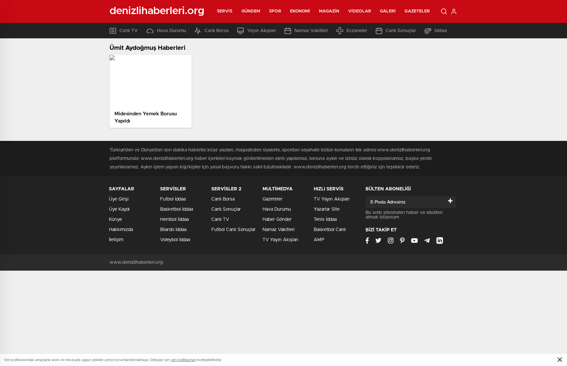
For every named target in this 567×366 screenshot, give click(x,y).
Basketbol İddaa (176, 209)
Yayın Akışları (261, 31)
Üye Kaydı (119, 209)
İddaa (440, 31)
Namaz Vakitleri (311, 31)
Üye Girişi (119, 199)
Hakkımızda (121, 229)
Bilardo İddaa (173, 229)
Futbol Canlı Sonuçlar (233, 229)
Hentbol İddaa (174, 219)
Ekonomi (300, 11)
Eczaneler (356, 31)
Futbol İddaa (173, 199)
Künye (115, 219)
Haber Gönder (277, 219)
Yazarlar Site (327, 209)
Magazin (329, 11)
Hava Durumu (171, 31)
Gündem (251, 11)
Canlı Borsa (216, 31)
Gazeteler (417, 11)
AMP (319, 240)
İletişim (116, 240)
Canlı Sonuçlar (401, 31)
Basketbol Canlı (330, 229)
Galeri (388, 11)
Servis (225, 11)
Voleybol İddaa (175, 240)
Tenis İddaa (325, 219)
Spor (275, 11)
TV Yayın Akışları (280, 240)
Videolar (359, 11)
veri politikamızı (183, 360)
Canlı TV (128, 31)
